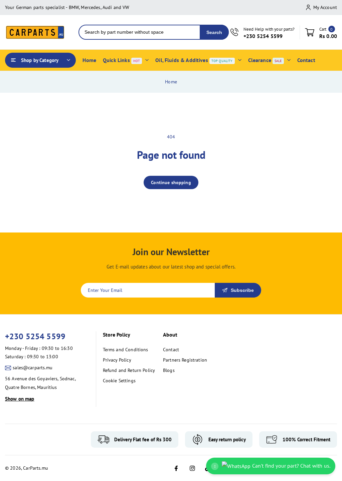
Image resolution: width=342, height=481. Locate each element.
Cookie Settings (119, 381)
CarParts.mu (35, 468)
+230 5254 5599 (35, 336)
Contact (171, 350)
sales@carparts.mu (32, 368)
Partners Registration (185, 360)
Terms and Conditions (125, 350)
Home (171, 82)
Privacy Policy (117, 360)
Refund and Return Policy (129, 370)
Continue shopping (171, 182)
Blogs (169, 370)
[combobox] (139, 32)
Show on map (19, 399)
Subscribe (242, 290)
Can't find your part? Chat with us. (272, 465)
